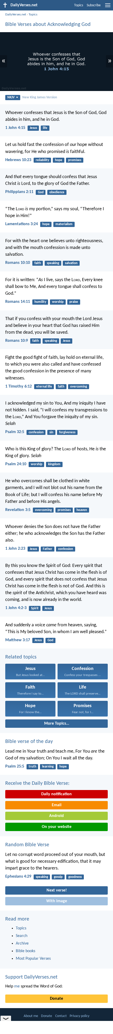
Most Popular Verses (33, 959)
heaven (81, 510)
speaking (53, 263)
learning (48, 766)
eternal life (44, 386)
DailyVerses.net (15, 14)
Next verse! (57, 890)
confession (36, 432)
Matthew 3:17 (17, 640)
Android (56, 816)
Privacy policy (79, 1016)
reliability (42, 160)
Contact (61, 1016)
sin (51, 432)
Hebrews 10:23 (18, 160)
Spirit (35, 608)
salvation (71, 263)
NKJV (11, 97)
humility (40, 302)
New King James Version (39, 97)
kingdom (54, 464)
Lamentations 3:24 (21, 224)
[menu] (107, 7)
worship (58, 302)
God (41, 192)
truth (32, 766)
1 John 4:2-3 (16, 608)
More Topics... (56, 723)
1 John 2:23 (15, 549)
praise (73, 302)
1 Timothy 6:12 (18, 386)
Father (47, 549)
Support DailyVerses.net (31, 977)
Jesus (33, 128)
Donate (56, 999)
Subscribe (94, 5)
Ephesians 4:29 (18, 876)
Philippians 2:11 (19, 192)
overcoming (78, 386)
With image (56, 901)
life (45, 128)
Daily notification (56, 794)
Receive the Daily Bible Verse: (37, 783)
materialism (64, 224)
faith (37, 263)
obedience (56, 192)
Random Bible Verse (27, 845)
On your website (56, 827)
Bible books (25, 951)
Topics (78, 5)
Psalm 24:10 (15, 464)
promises (74, 160)
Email (56, 805)
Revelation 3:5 (17, 510)
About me (31, 1016)
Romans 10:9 (16, 341)
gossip (58, 877)
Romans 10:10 (17, 263)
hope (58, 160)
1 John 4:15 (15, 128)
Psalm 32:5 (14, 432)
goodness (75, 877)
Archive (22, 943)
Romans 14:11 (17, 302)
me (17, 986)
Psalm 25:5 (14, 766)
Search (21, 936)
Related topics (21, 657)
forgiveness (67, 432)
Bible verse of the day (29, 741)
